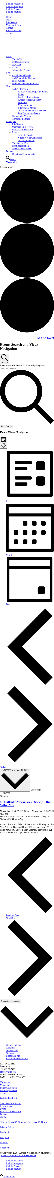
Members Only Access (22, 127)
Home (9, 17)
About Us (10, 33)
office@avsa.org (8, 1071)
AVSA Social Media (21, 75)
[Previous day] (30, 684)
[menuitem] (30, 17)
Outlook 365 (12, 1050)
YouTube (4, 1147)
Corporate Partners (21, 118)
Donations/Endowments (23, 154)
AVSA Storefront (20, 89)
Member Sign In (13, 25)
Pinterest (4, 1142)
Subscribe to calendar (10, 1001)
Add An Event (45, 337)
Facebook (4, 1132)
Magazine (16, 64)
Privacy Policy (7, 1127)
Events (15, 132)
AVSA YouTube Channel (24, 78)
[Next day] (30, 762)
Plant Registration (20, 146)
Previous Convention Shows (25, 83)
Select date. (36, 790)
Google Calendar (14, 1045)
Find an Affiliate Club (22, 129)
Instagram (4, 1137)
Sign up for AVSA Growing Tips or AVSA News (23, 1122)
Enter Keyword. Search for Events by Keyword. (23, 365)
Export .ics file (13, 1056)
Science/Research (20, 62)
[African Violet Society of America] (22, 51)
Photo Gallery (18, 81)
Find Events (6, 426)
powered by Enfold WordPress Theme (18, 1155)
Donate (3, 1114)
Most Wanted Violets (22, 148)
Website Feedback (8, 1098)
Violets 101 (17, 59)
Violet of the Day (20, 143)
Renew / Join (6, 1106)
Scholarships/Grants (21, 70)
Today (3, 767)
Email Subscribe (13, 30)
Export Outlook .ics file (17, 1058)
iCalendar (10, 1047)
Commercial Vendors (22, 116)
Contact (9, 28)
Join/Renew (11, 22)
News (9, 19)
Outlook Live (12, 1053)
